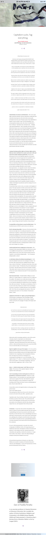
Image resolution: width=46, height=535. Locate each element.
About (18, 534)
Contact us (29, 534)
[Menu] (1, 1)
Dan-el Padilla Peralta (23, 41)
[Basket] (44, 1)
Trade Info (24, 534)
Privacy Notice (34, 534)
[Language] (42, 1)
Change (23, 474)
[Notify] (22, 48)
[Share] (24, 48)
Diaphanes (23, 1)
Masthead (39, 534)
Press (21, 534)
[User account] (41, 1)
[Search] (3, 1)
